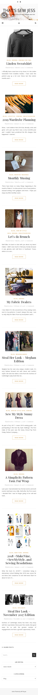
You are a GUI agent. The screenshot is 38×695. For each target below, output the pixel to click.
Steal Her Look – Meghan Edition (19, 359)
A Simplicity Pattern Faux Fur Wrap (19, 479)
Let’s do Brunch (19, 237)
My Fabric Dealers (19, 302)
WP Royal (23, 691)
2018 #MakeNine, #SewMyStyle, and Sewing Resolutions (19, 559)
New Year (18, 552)
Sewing (14, 60)
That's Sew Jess (19, 10)
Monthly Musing (19, 178)
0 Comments (29, 67)
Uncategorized (29, 116)
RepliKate (21, 608)
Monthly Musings (21, 175)
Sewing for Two (25, 60)
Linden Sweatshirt (19, 63)
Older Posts (8, 647)
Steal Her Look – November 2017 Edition (19, 613)
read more (19, 83)
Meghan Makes (21, 354)
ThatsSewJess (9, 67)
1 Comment (29, 421)
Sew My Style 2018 (18, 410)
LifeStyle (11, 116)
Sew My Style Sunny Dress (19, 415)
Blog (9, 60)
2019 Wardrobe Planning (19, 120)
